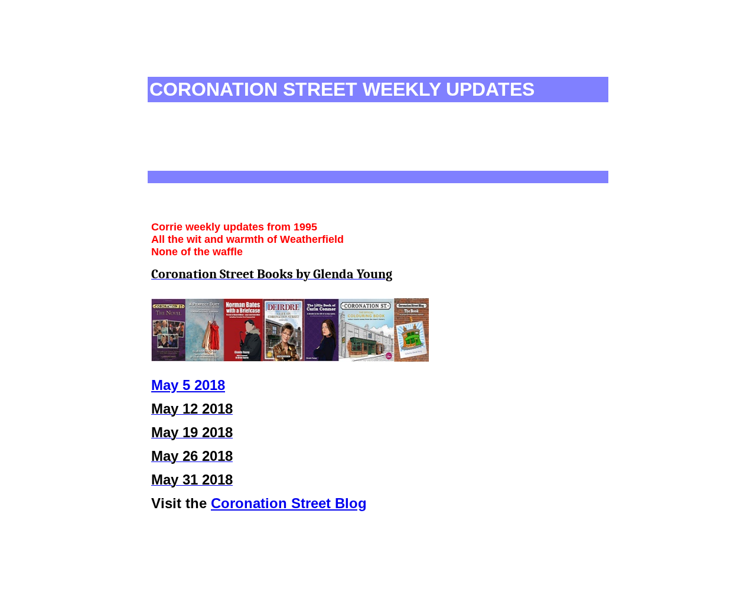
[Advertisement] (364, 48)
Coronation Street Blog (289, 503)
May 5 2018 (188, 385)
